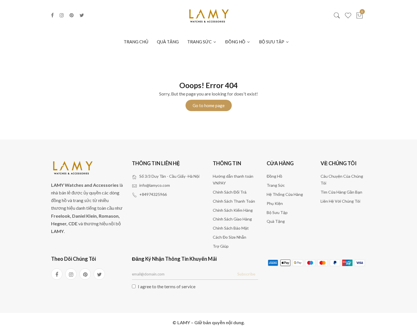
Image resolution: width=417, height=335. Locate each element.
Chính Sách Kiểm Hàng (233, 210)
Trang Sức (276, 185)
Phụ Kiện (275, 203)
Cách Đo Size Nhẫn (229, 237)
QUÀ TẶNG (168, 41)
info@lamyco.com (154, 185)
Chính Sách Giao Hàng (232, 219)
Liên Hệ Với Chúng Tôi (340, 201)
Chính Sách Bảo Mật (231, 228)
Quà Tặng (276, 221)
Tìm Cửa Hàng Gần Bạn (341, 192)
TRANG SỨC (199, 41)
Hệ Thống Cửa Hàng (285, 194)
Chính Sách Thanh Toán (234, 201)
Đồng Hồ (274, 176)
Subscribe (246, 274)
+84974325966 (153, 194)
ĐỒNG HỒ (235, 41)
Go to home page (209, 105)
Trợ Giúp (221, 246)
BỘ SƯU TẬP (272, 41)
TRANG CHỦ (136, 41)
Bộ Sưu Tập (277, 212)
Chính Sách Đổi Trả (230, 192)
